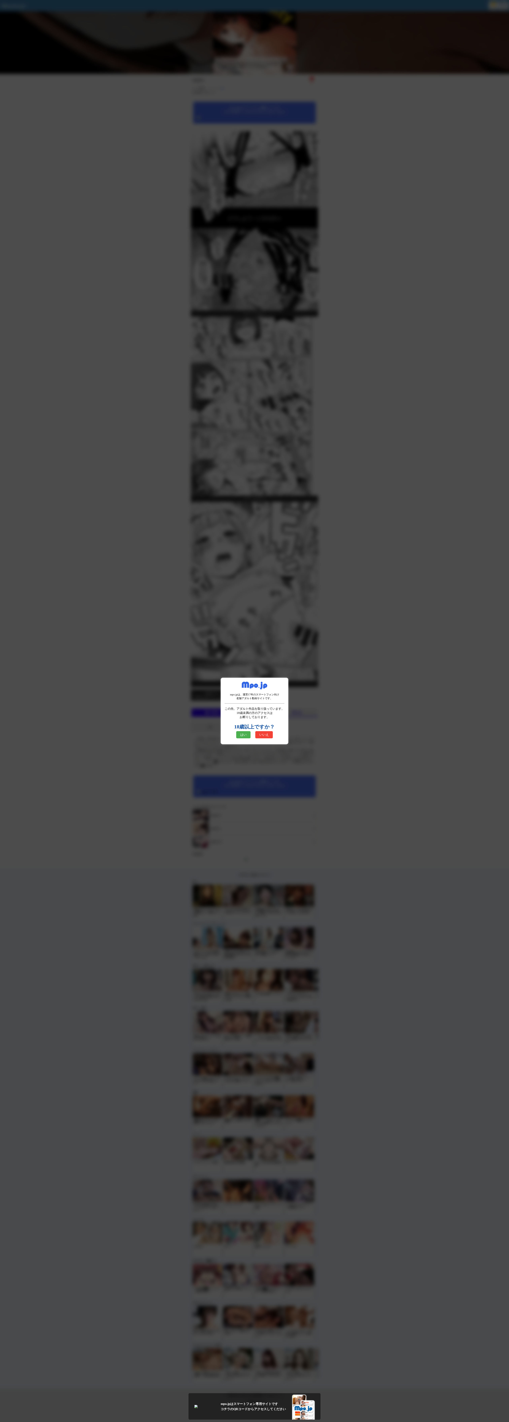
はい (243, 734)
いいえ (264, 734)
